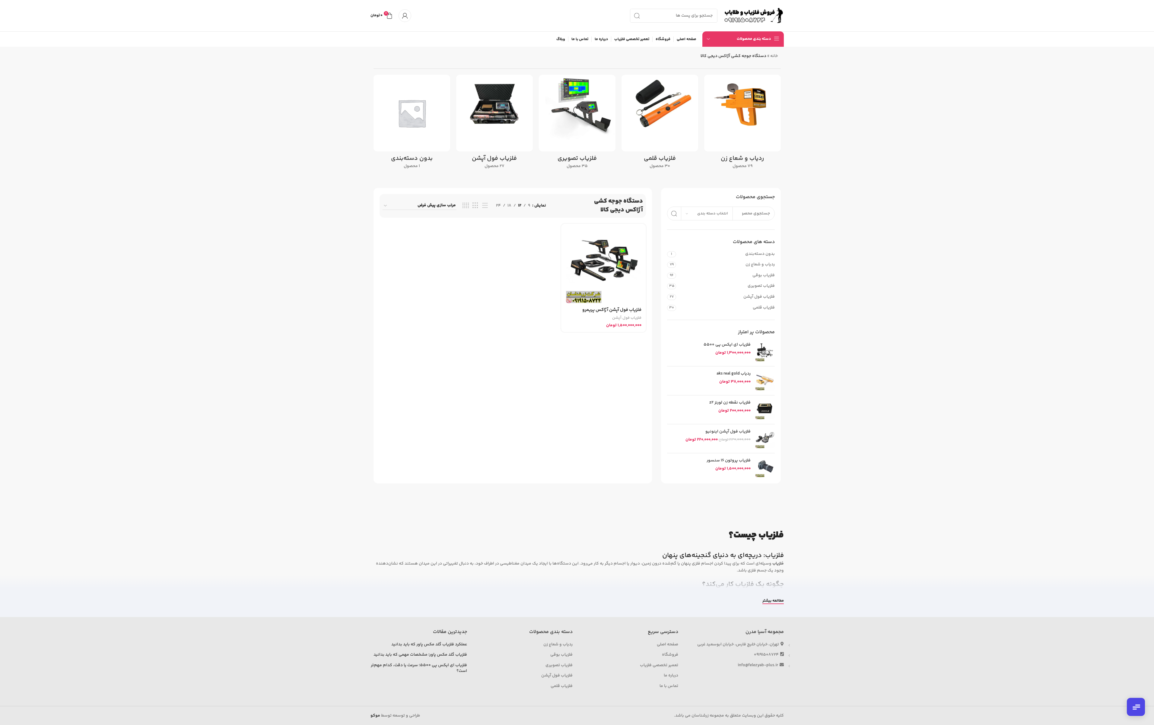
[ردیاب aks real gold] (765, 381)
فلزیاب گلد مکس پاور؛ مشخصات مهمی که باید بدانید (420, 655)
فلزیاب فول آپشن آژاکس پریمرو (611, 310)
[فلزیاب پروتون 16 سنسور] (765, 467)
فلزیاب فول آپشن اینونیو (727, 432)
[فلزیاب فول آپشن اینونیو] (765, 438)
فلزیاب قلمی (763, 307)
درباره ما (671, 676)
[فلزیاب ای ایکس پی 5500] (765, 352)
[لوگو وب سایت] (753, 15)
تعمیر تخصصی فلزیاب (659, 666)
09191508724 (766, 654)
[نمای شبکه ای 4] (466, 206)
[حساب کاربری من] (405, 16)
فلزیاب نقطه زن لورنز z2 (729, 403)
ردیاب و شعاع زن (759, 264)
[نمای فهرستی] (485, 206)
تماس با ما (669, 686)
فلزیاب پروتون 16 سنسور (728, 461)
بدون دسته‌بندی (759, 254)
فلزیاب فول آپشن (758, 296)
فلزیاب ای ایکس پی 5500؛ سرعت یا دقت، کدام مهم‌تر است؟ (419, 668)
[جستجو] (637, 16)
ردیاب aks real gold (733, 374)
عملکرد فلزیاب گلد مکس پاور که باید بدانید (429, 645)
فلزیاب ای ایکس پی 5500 (727, 345)
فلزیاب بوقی (763, 275)
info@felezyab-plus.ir (758, 665)
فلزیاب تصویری (761, 286)
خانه (774, 56)
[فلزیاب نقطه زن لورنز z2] (765, 409)
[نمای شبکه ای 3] (475, 206)
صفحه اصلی (667, 645)
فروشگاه (670, 655)
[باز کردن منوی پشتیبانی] (1136, 707)
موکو (375, 715)
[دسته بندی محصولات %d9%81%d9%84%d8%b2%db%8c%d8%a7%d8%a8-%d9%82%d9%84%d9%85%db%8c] (660, 124)
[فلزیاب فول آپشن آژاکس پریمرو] (603, 266)
